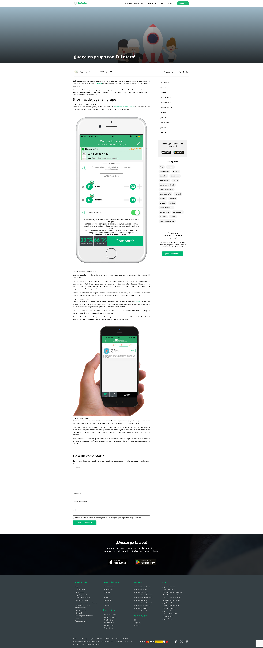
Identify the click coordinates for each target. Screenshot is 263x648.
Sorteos (150, 3)
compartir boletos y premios (124, 107)
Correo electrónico (81, 501)
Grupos (173, 217)
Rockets (137, 302)
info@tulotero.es (78, 642)
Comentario (78, 467)
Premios (163, 198)
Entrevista (163, 176)
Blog (161, 3)
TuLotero (163, 217)
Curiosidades (164, 171)
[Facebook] (175, 641)
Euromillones (164, 180)
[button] (176, 72)
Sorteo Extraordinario (167, 185)
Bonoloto (170, 167)
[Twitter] (181, 641)
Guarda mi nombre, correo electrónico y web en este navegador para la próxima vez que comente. (108, 517)
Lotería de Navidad (166, 189)
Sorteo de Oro (178, 212)
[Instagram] (187, 641)
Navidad (178, 194)
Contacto (170, 3)
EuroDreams (175, 176)
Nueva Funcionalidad (167, 221)
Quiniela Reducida (166, 207)
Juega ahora (183, 3)
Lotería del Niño (165, 194)
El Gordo (176, 171)
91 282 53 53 (118, 639)
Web (74, 510)
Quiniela (172, 203)
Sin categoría (164, 212)
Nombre (77, 493)
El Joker (162, 203)
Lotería (175, 180)
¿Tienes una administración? (133, 3)
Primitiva (173, 198)
